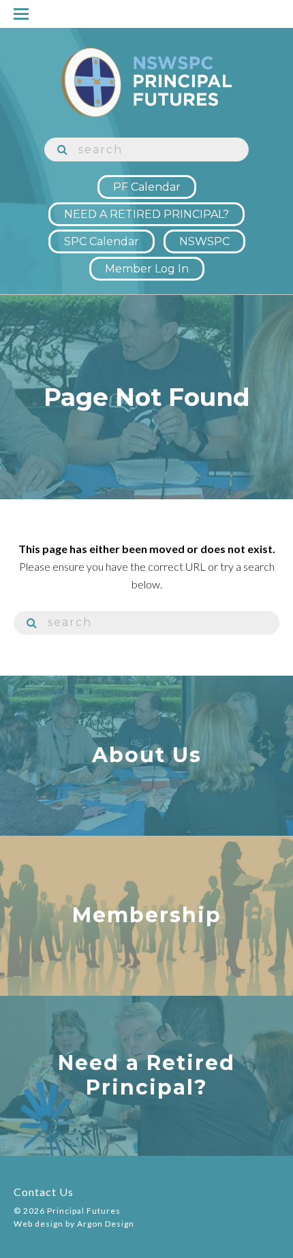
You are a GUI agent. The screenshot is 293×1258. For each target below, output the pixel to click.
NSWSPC (204, 241)
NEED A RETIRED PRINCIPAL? (146, 214)
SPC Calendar (101, 241)
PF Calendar (147, 186)
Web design (38, 1223)
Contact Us (44, 1191)
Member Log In (147, 268)
